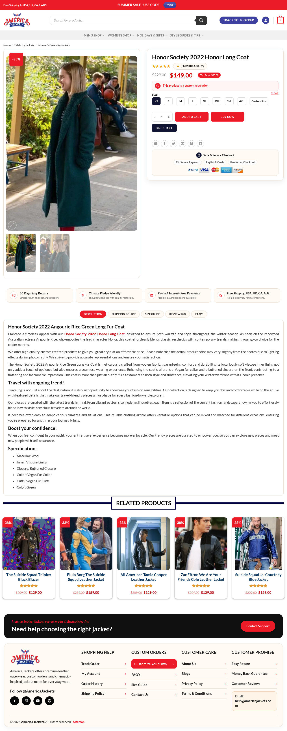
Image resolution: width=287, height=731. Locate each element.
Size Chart (164, 128)
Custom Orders (149, 652)
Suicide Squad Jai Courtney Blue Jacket (258, 577)
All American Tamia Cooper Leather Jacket (143, 577)
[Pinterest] (49, 700)
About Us (189, 664)
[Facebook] (14, 700)
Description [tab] (93, 314)
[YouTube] (37, 700)
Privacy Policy (192, 684)
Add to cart (191, 116)
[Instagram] (26, 700)
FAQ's (136, 675)
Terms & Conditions (197, 693)
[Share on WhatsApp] (155, 143)
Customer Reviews (246, 684)
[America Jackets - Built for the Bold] (17, 20)
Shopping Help (97, 652)
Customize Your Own (150, 664)
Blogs (186, 673)
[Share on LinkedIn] (200, 143)
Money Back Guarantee (249, 673)
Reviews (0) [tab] (177, 314)
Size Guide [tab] (152, 314)
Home (7, 45)
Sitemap (79, 722)
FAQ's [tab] (199, 314)
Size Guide (139, 685)
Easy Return (241, 664)
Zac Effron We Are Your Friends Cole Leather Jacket (201, 577)
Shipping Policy (92, 693)
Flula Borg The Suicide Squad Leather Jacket (86, 577)
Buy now (228, 116)
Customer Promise (253, 652)
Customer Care (199, 652)
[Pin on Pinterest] (191, 143)
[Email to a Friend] (182, 143)
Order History (92, 684)
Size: (155, 94)
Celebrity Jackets (24, 45)
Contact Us (139, 695)
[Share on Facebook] (164, 143)
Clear (274, 93)
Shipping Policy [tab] (124, 314)
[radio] (156, 101)
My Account (90, 673)
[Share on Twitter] (173, 143)
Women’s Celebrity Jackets (54, 45)
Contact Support (258, 626)
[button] (265, 20)
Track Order (90, 664)
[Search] (201, 20)
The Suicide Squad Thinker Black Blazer (28, 577)
